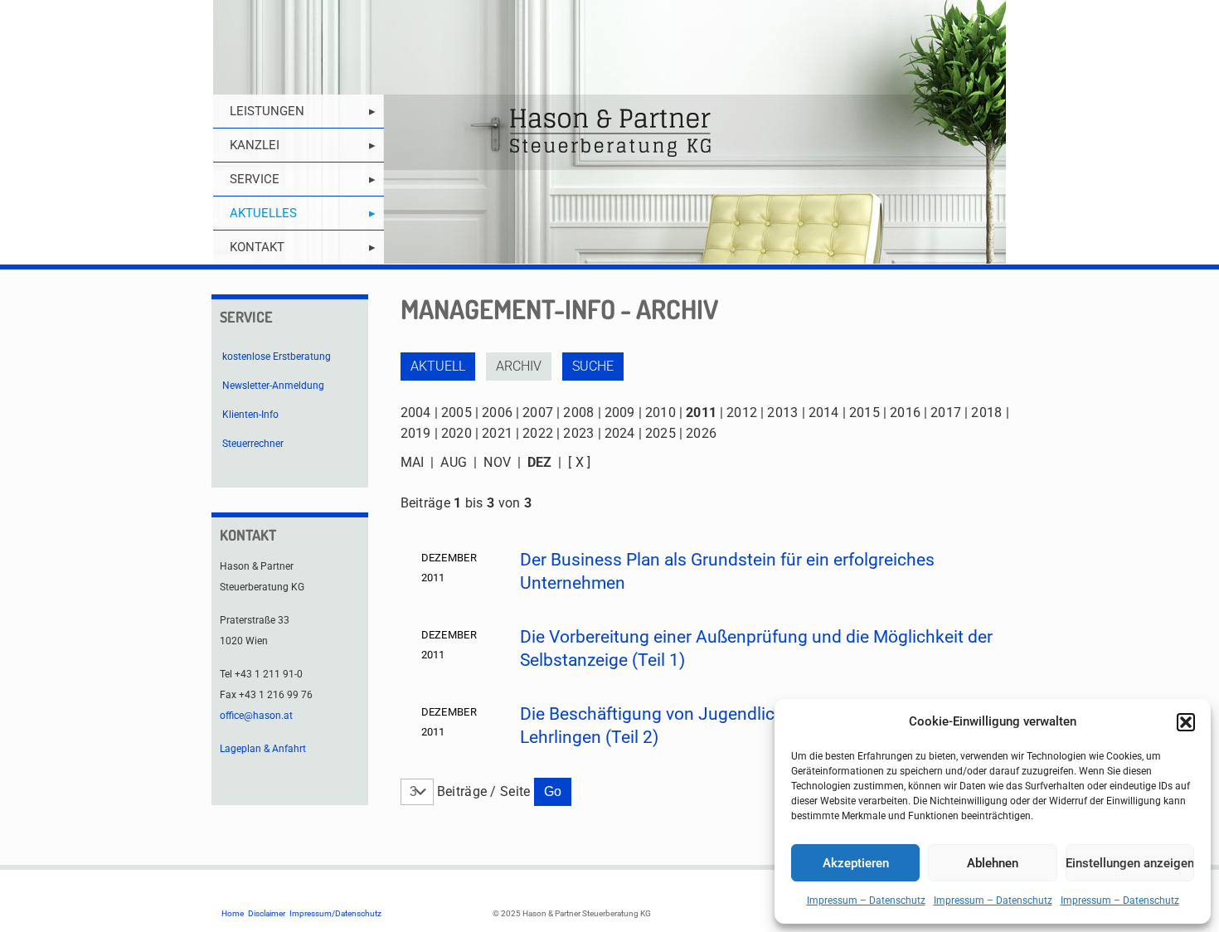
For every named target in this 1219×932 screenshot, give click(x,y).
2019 (416, 433)
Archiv (519, 366)
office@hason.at (256, 715)
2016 (905, 412)
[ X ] (579, 462)
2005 (456, 412)
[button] (1186, 722)
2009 (620, 412)
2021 (497, 433)
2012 (741, 412)
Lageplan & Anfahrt (263, 749)
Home (232, 913)
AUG (453, 462)
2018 (986, 412)
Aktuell (437, 366)
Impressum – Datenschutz (866, 900)
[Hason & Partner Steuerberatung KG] (609, 132)
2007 (537, 412)
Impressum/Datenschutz (335, 913)
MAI (413, 462)
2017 (945, 412)
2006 (497, 412)
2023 (578, 433)
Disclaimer (266, 913)
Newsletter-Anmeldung (273, 385)
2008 (578, 412)
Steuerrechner (253, 443)
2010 (660, 412)
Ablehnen (992, 863)
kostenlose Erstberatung (276, 356)
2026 (701, 433)
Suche (593, 366)
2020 (456, 433)
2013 (782, 412)
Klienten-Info (250, 414)
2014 (824, 412)
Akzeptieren (856, 863)
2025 (660, 433)
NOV (497, 462)
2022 (537, 433)
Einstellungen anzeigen (1130, 863)
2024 (620, 433)
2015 (864, 412)
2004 (416, 412)
